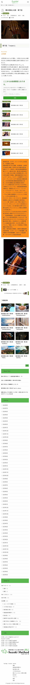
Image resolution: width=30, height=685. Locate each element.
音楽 (23, 15)
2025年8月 (5, 443)
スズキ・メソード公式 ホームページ (9, 637)
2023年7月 (5, 523)
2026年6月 (5, 411)
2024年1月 (5, 504)
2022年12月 (5, 545)
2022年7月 (5, 561)
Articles (14, 663)
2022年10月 (5, 552)
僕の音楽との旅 (6, 13)
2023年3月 (5, 536)
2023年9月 (5, 517)
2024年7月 (5, 485)
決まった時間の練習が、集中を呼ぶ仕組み (11, 380)
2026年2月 (5, 424)
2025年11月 (5, 434)
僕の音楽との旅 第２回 (17, 143)
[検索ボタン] (2, 2)
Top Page (5, 663)
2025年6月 (5, 449)
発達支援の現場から (9, 612)
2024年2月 (5, 501)
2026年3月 (5, 421)
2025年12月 (5, 430)
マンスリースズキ (5, 638)
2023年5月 (5, 529)
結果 (6, 588)
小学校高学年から (14, 15)
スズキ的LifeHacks (9, 606)
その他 (6, 597)
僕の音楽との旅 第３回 (17, 134)
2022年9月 (5, 555)
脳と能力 (7, 615)
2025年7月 (5, 446)
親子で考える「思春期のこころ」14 (9, 384)
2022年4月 (5, 571)
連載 (5, 600)
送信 (15, 97)
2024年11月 (5, 472)
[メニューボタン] (28, 2)
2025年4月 (5, 456)
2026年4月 (5, 417)
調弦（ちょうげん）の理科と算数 (12, 624)
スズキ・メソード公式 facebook (9, 640)
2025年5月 (5, 453)
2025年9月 (5, 440)
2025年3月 (5, 459)
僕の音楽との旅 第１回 (17, 153)
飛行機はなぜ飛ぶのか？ (10, 627)
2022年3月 (5, 574)
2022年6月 (5, 565)
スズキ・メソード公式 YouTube (8, 643)
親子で (19, 15)
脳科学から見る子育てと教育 (11, 618)
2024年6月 (5, 488)
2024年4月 (5, 494)
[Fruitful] (15, 2)
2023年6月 (5, 526)
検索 (27, 365)
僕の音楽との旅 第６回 (17, 105)
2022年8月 (5, 558)
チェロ (4, 15)
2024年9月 (5, 478)
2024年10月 (5, 475)
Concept (10, 663)
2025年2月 (5, 462)
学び (8, 15)
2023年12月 (5, 507)
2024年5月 (5, 491)
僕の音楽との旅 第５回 (17, 115)
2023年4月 (5, 533)
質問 (6, 591)
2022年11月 (5, 549)
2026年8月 (5, 405)
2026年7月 (5, 408)
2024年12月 (5, 469)
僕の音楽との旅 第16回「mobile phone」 (11, 388)
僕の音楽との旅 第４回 (17, 124)
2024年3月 (5, 497)
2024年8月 (5, 481)
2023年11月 (5, 510)
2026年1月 (5, 427)
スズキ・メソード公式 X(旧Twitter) (10, 642)
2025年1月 (5, 465)
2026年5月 (5, 414)
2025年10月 (5, 437)
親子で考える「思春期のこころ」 (12, 621)
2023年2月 (5, 539)
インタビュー (7, 594)
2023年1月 (5, 542)
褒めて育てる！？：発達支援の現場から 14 (11, 376)
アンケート (7, 585)
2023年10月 (5, 513)
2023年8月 (5, 520)
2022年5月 (5, 568)
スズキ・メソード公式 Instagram (9, 645)
